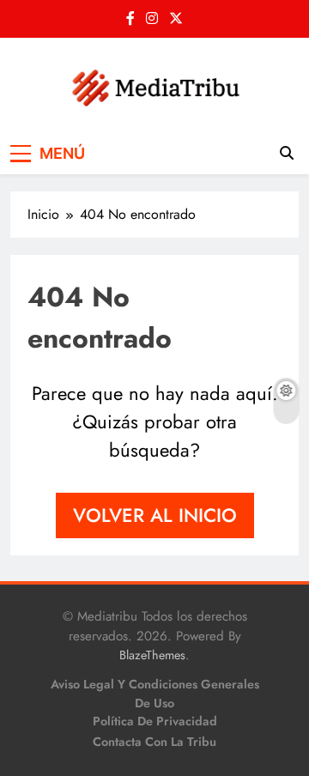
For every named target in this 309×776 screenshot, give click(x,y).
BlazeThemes (152, 655)
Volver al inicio (155, 515)
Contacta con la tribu (154, 741)
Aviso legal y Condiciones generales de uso (155, 694)
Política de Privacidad (155, 721)
